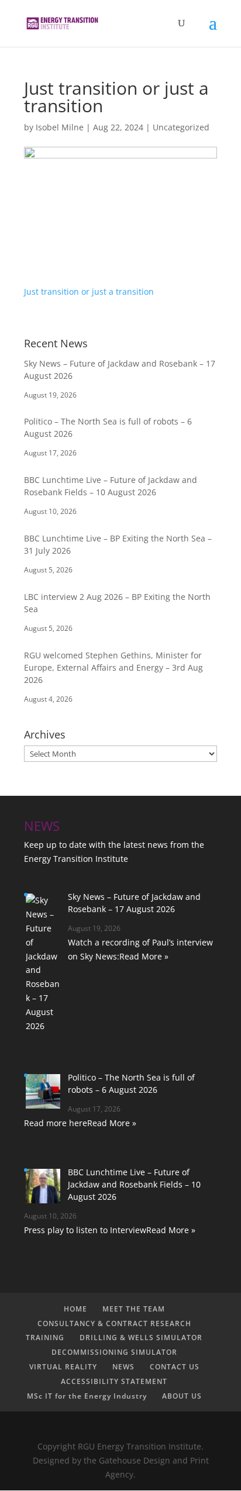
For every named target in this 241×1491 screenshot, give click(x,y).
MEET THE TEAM (133, 1309)
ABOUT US (182, 1396)
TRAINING (45, 1337)
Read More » (143, 956)
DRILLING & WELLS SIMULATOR (141, 1337)
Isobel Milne (60, 127)
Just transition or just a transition (89, 291)
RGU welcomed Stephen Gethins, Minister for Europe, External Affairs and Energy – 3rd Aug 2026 (113, 667)
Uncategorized (181, 127)
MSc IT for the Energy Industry (87, 1396)
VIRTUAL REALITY (63, 1367)
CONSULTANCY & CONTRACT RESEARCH (114, 1323)
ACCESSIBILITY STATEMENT (114, 1381)
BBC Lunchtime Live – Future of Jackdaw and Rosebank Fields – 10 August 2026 (134, 1184)
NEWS (123, 1367)
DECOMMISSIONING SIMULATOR (114, 1352)
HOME (75, 1309)
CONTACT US (174, 1367)
